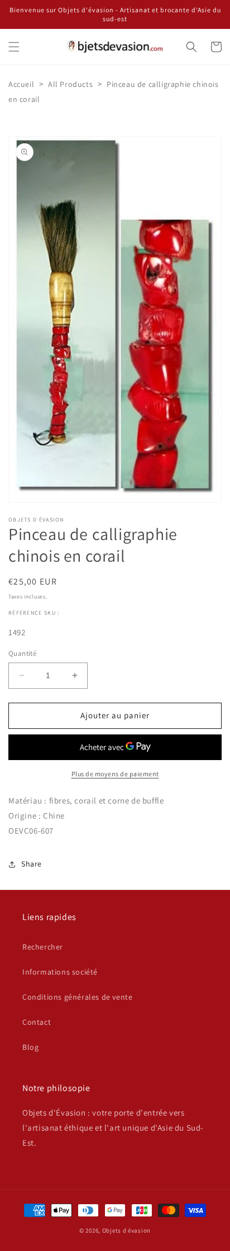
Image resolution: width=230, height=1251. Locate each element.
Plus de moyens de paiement (115, 774)
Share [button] (31, 864)
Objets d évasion (126, 1230)
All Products (70, 84)
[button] (14, 47)
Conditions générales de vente (77, 997)
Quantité (22, 653)
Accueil (21, 84)
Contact (36, 1022)
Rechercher (42, 947)
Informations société (60, 972)
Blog (30, 1047)
